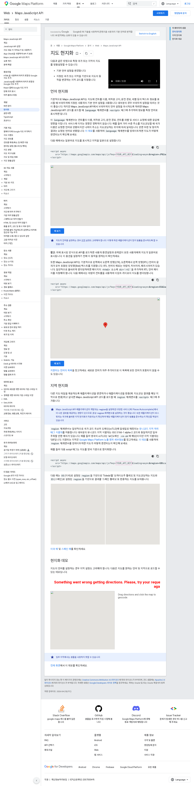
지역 (83, 240)
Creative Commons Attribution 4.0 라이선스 (100, 680)
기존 (47, 19)
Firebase (110, 767)
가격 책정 (67, 3)
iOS (96, 745)
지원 (146, 750)
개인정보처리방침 (59, 779)
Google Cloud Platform (131, 767)
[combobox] (142, 3)
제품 (55, 3)
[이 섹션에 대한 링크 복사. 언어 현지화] (71, 92)
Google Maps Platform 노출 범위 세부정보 (101, 439)
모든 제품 (152, 767)
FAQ (46, 740)
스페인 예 (66, 549)
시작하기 (160, 13)
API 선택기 (49, 745)
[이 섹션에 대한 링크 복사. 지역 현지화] (71, 386)
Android (98, 740)
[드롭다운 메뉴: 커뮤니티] (113, 3)
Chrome (96, 767)
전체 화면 (55, 665)
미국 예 (54, 549)
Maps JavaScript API (29, 13)
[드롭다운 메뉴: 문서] (84, 3)
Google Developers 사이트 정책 (102, 683)
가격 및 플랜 (149, 740)
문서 (78, 3)
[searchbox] (20, 29)
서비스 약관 (149, 755)
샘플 (26, 19)
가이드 (7, 19)
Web (7, 13)
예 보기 (57, 231)
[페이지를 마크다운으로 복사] (86, 53)
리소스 (37, 19)
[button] (20, 161)
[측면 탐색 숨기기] (36, 780)
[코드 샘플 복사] (157, 147)
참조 (17, 19)
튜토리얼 (48, 750)
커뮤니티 (106, 3)
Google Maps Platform (74, 46)
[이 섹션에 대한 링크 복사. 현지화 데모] (71, 561)
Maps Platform (32, 4)
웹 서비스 (98, 755)
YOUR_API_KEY (123, 154)
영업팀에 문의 (180, 13)
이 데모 (89, 130)
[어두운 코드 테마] (152, 147)
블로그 (93, 3)
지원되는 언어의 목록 (61, 370)
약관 (46, 779)
